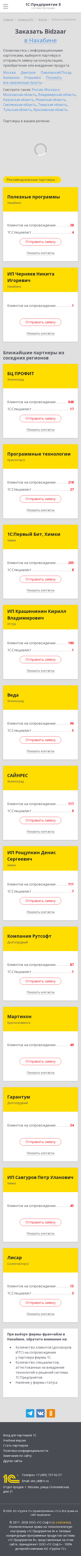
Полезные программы (33, 197)
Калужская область (18, 99)
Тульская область (17, 109)
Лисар (14, 1257)
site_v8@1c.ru (40, 1481)
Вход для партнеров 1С (19, 1435)
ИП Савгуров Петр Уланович (40, 1177)
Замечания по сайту (17, 1456)
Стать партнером (15, 1445)
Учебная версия (14, 1440)
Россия (37, 89)
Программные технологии (39, 454)
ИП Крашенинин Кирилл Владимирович (36, 614)
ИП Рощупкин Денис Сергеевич (31, 856)
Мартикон (19, 1016)
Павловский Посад (56, 72)
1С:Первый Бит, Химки (33, 534)
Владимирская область (57, 94)
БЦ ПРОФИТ (20, 373)
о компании (61, 1522)
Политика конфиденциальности (25, 1451)
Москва (9, 72)
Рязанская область (51, 99)
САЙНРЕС (17, 775)
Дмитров (28, 72)
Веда (13, 695)
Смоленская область (19, 104)
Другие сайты (12, 1461)
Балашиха (11, 77)
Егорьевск (32, 77)
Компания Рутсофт (29, 936)
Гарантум (18, 1097)
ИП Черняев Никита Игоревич (30, 277)
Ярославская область (50, 109)
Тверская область (52, 104)
